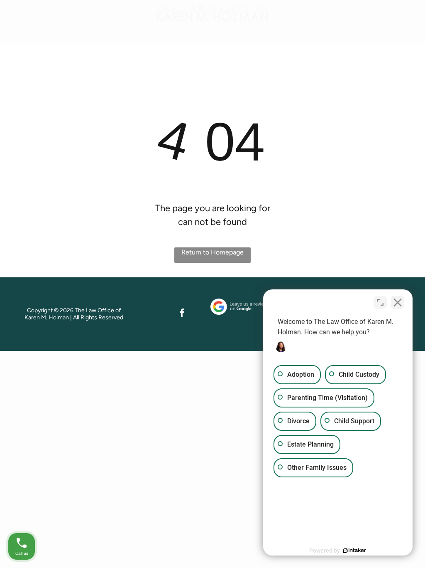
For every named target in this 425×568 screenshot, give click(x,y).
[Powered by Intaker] (354, 550)
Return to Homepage (212, 252)
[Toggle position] (380, 302)
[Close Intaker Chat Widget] (397, 302)
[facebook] (182, 314)
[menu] (407, 16)
